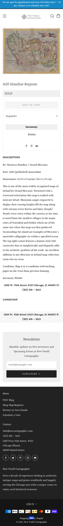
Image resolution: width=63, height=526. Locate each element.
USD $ (30, 504)
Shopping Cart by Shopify (31, 518)
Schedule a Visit (11, 415)
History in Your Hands (15, 410)
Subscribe (29, 374)
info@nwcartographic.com (18, 431)
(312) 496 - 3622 (11, 436)
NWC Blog (8, 400)
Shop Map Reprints (13, 405)
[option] (31, 51)
